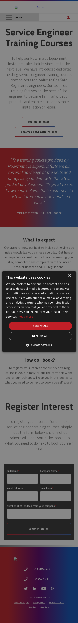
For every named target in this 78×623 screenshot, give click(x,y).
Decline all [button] (40, 336)
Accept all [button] (40, 325)
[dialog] (39, 311)
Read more (25, 316)
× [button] (69, 275)
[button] (39, 345)
